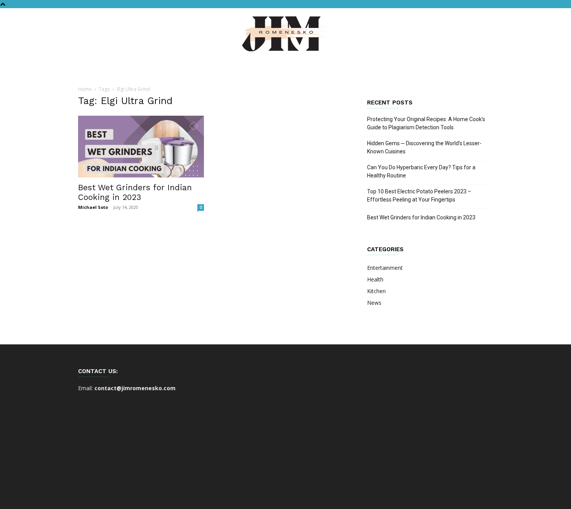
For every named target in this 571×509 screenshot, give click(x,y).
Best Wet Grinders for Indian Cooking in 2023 (135, 192)
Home (85, 89)
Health (375, 279)
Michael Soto (93, 207)
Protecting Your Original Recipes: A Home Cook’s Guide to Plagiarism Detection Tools (426, 123)
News (374, 302)
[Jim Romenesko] (285, 33)
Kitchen (376, 291)
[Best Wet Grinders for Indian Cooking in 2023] (141, 146)
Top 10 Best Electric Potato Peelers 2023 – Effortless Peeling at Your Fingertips (419, 195)
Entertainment (385, 267)
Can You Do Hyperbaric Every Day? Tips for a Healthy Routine (421, 171)
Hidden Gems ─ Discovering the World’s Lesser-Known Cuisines (424, 147)
